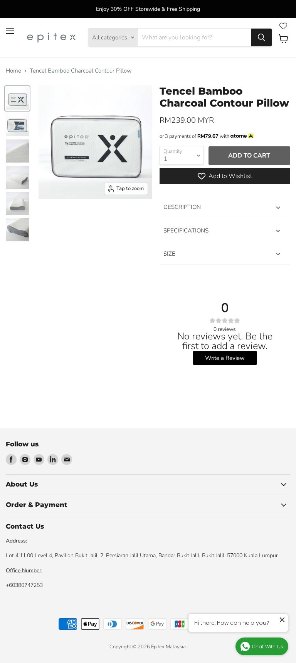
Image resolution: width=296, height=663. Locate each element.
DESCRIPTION (182, 207)
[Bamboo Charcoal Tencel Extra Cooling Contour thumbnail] (17, 98)
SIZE (169, 254)
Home (13, 71)
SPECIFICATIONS (186, 230)
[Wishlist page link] (283, 26)
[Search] (261, 37)
